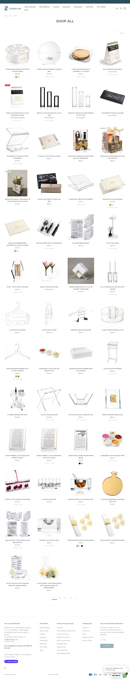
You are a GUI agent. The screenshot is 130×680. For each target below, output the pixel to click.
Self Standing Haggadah (112, 69)
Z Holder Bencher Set (80, 243)
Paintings (89, 7)
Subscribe (107, 646)
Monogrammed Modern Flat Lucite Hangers (17, 370)
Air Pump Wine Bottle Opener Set (49, 243)
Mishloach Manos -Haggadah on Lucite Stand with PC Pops (17, 200)
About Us (85, 627)
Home (5, 15)
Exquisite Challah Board (112, 199)
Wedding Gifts (62, 644)
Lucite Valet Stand (49, 330)
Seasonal (66, 7)
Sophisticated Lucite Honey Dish (80, 499)
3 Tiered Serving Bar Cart (17, 415)
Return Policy (87, 640)
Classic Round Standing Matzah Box (49, 70)
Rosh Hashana (30, 7)
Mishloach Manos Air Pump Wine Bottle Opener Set (80, 157)
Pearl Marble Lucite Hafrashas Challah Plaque (49, 457)
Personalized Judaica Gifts (66, 631)
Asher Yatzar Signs (63, 640)
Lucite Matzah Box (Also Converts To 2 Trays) (80, 70)
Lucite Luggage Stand (49, 415)
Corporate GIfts (62, 650)
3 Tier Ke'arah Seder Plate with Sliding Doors (17, 70)
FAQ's (84, 634)
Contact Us (86, 631)
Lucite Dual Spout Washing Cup (81, 415)
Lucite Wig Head (112, 243)
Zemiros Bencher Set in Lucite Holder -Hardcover (81, 288)
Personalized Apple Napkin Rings (81, 540)
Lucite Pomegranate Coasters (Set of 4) (112, 500)
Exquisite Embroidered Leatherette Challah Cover (17, 244)
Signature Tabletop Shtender (81, 199)
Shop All (60, 627)
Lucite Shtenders (63, 634)
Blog (26, 10)
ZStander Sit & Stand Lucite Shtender (17, 157)
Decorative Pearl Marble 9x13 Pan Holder (80, 370)
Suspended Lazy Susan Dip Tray (112, 455)
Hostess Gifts (61, 647)
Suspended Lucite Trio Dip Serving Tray (49, 370)
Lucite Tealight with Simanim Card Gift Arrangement (17, 584)
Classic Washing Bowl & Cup (112, 330)
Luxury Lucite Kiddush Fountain (17, 499)
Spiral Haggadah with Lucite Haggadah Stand (17, 114)
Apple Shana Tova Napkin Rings (112, 540)
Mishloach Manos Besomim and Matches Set (112, 157)
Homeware (78, 7)
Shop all (15, 15)
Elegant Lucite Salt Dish (49, 540)
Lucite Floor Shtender (113, 368)
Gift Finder (101, 7)
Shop (10, 15)
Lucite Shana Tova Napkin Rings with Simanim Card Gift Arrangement (49, 586)
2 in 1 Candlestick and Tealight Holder (112, 288)
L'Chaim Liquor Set (49, 499)
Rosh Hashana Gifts (63, 653)
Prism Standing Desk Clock (112, 415)
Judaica (56, 7)
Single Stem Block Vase (49, 287)
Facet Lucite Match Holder (17, 287)
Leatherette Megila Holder (112, 113)
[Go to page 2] (75, 598)
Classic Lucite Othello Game (49, 156)
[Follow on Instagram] (5, 668)
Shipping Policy (87, 637)
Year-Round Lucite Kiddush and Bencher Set (17, 541)
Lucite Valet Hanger (17, 330)
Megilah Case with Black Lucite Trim (49, 114)
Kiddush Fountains (63, 637)
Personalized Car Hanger (81, 330)
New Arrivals (44, 7)
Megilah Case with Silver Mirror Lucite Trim (81, 114)
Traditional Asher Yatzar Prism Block (80, 457)
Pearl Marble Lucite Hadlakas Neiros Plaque (17, 457)
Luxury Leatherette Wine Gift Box (49, 200)
